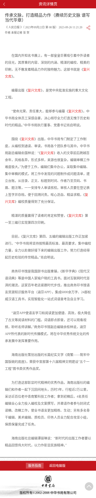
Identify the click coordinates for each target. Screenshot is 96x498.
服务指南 (34, 465)
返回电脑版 (57, 465)
